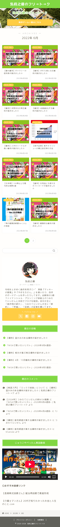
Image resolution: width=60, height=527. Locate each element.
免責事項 (40, 520)
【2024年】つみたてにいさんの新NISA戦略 (27, 399)
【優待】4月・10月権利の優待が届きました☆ (29, 360)
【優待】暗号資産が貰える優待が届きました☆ (29, 420)
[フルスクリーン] (54, 476)
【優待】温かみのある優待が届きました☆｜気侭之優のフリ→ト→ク (32, 390)
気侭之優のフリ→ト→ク (30, 4)
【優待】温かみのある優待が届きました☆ (27, 337)
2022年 (15, 513)
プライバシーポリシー (24, 520)
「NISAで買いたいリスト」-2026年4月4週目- (28, 411)
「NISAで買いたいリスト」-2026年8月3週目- (29, 367)
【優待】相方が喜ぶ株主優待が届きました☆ (28, 352)
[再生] (6, 476)
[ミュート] (49, 476)
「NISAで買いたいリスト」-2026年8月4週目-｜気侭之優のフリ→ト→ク (31, 403)
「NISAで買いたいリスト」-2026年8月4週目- (29, 345)
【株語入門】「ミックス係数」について (25, 387)
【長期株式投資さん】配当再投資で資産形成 (25, 493)
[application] (30, 464)
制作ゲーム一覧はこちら (30, 22)
